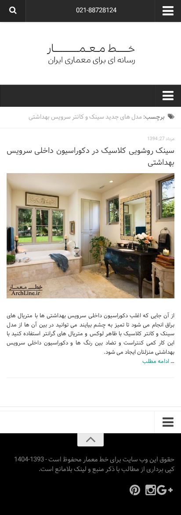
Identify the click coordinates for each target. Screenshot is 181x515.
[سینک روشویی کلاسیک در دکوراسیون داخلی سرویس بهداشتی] (90, 235)
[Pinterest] (135, 490)
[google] (166, 490)
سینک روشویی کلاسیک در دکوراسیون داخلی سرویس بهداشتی (90, 157)
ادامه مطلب (155, 361)
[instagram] (151, 490)
